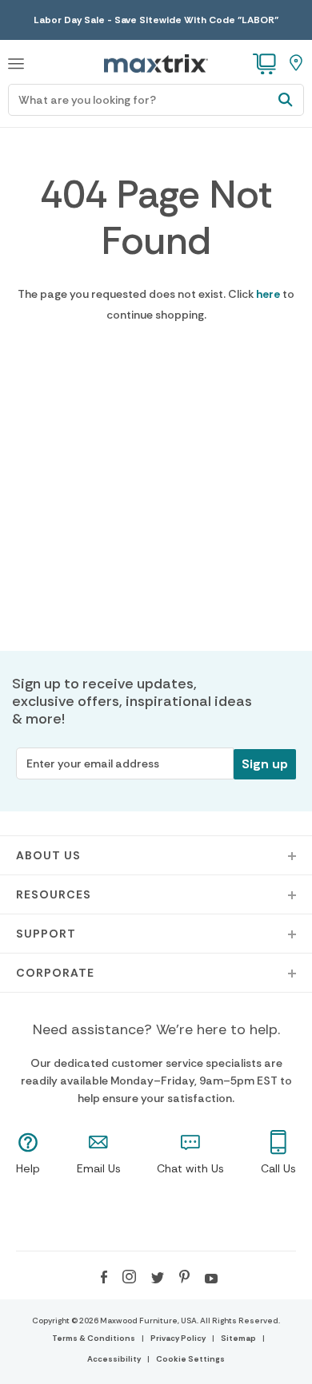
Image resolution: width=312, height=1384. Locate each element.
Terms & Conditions (93, 1338)
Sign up (265, 763)
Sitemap (238, 1338)
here (268, 294)
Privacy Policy (178, 1338)
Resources (53, 894)
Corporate (55, 973)
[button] (16, 61)
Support (46, 933)
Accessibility (114, 1359)
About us (48, 855)
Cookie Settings (190, 1359)
